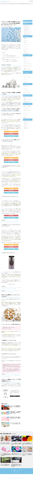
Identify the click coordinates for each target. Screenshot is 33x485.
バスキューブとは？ (5, 54)
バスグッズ (26, 36)
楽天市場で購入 (11, 133)
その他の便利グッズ (27, 53)
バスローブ (26, 88)
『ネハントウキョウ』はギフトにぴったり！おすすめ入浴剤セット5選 (15, 423)
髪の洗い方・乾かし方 (27, 121)
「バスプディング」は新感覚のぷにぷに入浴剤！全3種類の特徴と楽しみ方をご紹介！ (27, 444)
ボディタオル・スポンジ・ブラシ (27, 66)
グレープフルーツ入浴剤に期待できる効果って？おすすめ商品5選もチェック (15, 406)
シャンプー (26, 74)
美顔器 (25, 117)
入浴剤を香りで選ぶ (27, 25)
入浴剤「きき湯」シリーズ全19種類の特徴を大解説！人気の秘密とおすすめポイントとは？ (15, 412)
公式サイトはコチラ (11, 284)
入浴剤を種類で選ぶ (9, 26)
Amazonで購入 (11, 131)
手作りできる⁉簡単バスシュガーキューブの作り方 (9, 59)
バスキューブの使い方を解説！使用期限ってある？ (9, 55)
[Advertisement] (16, 12)
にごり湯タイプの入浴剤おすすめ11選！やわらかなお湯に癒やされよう (5, 465)
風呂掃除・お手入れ (27, 95)
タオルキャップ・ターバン (27, 93)
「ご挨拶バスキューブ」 (17, 145)
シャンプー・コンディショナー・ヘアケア (27, 72)
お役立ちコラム (26, 119)
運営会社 (14, 470)
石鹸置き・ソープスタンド (27, 69)
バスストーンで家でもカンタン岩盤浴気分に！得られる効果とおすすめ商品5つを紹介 (16, 444)
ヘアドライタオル (26, 90)
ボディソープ (26, 59)
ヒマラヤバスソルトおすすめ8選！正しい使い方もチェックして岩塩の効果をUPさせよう (27, 454)
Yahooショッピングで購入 (11, 162)
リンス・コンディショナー (27, 77)
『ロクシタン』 (3, 208)
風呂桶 (25, 38)
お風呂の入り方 (26, 123)
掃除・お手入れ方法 (27, 101)
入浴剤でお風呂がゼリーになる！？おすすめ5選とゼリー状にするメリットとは (16, 454)
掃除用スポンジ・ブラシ (27, 99)
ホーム (11, 470)
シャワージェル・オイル (27, 63)
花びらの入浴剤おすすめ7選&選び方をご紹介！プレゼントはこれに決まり (5, 443)
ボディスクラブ (26, 61)
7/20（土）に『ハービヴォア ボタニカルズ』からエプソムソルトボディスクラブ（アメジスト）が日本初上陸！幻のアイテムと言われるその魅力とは (11, 375)
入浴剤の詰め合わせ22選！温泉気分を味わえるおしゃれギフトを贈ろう (15, 417)
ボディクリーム (26, 113)
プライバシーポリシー (19, 470)
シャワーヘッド (26, 44)
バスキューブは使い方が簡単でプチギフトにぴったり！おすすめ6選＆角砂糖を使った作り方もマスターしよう (19, 3)
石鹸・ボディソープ (27, 55)
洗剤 (25, 97)
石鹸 (25, 57)
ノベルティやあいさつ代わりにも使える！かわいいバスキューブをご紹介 (11, 58)
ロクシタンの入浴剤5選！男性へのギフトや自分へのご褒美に (10, 221)
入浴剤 (4, 3)
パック (25, 115)
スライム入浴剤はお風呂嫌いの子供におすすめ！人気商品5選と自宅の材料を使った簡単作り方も (6, 454)
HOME (2, 3)
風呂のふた (26, 42)
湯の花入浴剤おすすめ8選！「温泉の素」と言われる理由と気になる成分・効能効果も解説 (16, 465)
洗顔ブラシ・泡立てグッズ (27, 110)
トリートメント (26, 79)
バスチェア (26, 40)
